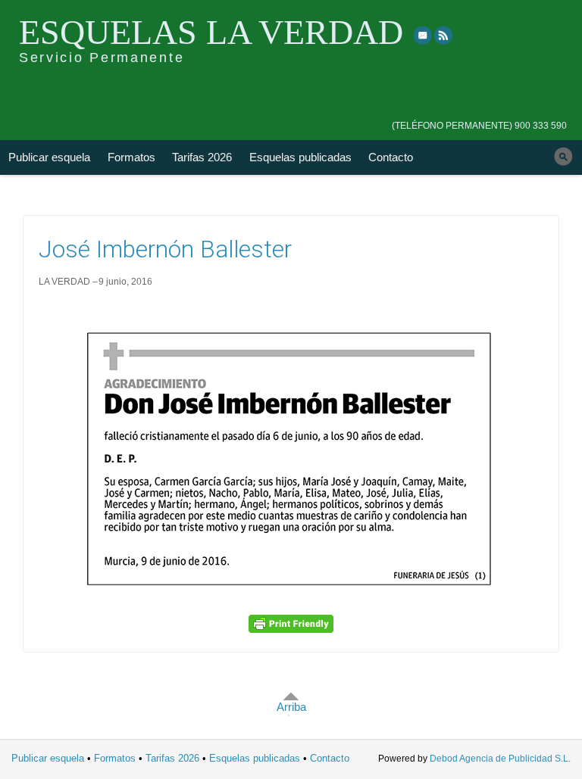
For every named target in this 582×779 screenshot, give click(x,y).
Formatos (131, 157)
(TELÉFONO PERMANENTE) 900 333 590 (479, 125)
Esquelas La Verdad (211, 32)
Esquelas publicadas (300, 157)
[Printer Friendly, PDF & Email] (291, 624)
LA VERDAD (64, 281)
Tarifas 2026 (202, 157)
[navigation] (479, 115)
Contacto (390, 157)
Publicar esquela (49, 157)
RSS (444, 35)
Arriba (291, 706)
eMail (422, 35)
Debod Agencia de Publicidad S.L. (500, 758)
